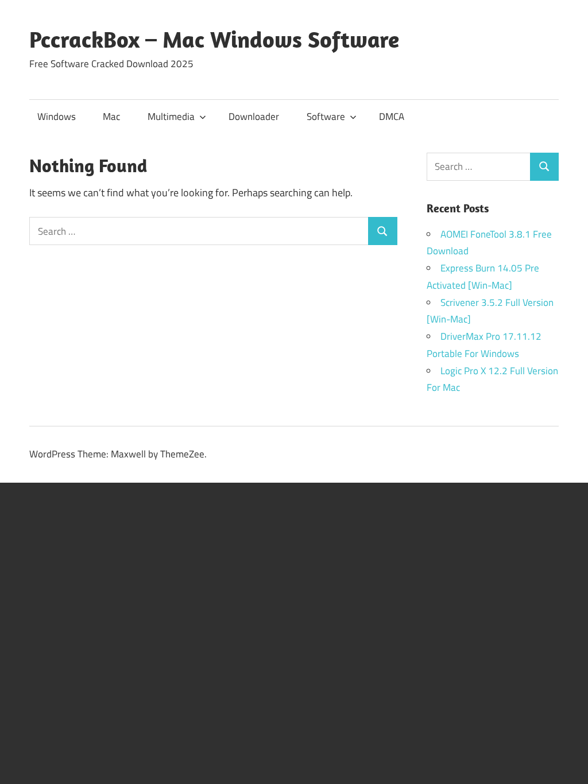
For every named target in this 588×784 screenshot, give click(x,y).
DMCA (391, 116)
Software (326, 116)
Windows (56, 116)
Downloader (254, 116)
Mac (111, 116)
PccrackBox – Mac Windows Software (214, 39)
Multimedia (171, 116)
